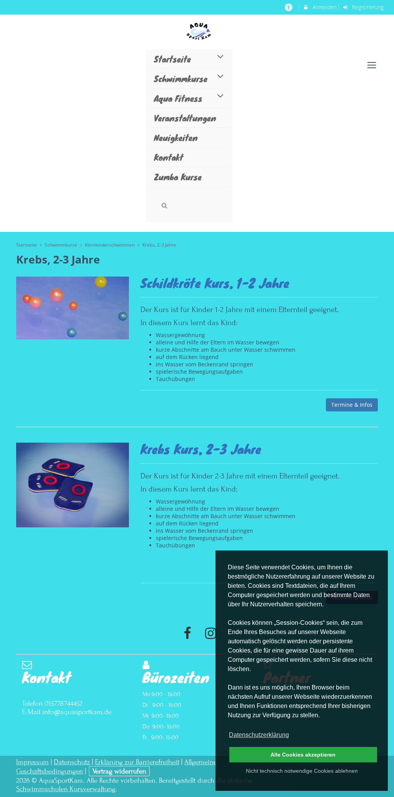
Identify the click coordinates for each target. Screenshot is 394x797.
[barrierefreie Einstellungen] (289, 7)
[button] (164, 205)
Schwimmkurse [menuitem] (180, 78)
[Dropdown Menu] (372, 65)
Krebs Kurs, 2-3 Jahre (200, 449)
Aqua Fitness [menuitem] (178, 98)
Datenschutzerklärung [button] (259, 735)
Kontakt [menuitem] (168, 157)
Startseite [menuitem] (172, 58)
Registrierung (367, 7)
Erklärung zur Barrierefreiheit (137, 762)
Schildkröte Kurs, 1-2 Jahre (214, 282)
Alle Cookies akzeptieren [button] (303, 755)
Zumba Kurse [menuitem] (178, 176)
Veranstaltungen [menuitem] (185, 117)
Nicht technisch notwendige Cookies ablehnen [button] (302, 771)
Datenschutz (72, 762)
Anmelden (324, 7)
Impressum (32, 762)
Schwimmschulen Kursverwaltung (65, 789)
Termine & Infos (351, 404)
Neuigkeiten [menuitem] (176, 137)
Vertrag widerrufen (119, 771)
